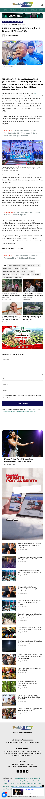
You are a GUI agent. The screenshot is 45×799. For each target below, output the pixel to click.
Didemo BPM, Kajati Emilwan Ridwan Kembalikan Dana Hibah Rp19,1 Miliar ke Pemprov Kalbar (29, 697)
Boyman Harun (7, 268)
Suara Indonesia (21, 783)
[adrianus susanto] (4, 35)
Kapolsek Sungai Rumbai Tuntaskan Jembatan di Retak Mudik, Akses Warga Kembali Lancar (30, 616)
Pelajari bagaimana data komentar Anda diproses (19, 411)
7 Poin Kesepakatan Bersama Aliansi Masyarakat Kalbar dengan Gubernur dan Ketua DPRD (30, 656)
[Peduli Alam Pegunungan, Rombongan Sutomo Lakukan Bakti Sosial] (12, 285)
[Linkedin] (25, 71)
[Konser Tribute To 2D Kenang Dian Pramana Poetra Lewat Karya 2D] (22, 443)
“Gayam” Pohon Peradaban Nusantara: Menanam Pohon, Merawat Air (27, 683)
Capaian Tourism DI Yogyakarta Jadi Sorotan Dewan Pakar (30, 709)
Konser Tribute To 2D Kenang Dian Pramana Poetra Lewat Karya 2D (18, 460)
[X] (16, 71)
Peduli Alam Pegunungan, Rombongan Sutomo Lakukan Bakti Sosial (11, 295)
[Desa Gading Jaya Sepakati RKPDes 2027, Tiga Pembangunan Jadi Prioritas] (9, 575)
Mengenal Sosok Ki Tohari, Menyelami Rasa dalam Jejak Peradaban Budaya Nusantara (29, 545)
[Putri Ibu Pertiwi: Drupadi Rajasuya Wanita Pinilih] (9, 673)
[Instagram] (21, 771)
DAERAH (13, 21)
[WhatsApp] (20, 71)
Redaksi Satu (19, 778)
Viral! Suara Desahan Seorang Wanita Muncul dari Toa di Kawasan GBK (32, 317)
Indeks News (28, 778)
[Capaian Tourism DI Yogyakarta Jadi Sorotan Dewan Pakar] (9, 713)
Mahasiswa (30, 271)
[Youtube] (27, 771)
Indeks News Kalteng (16, 781)
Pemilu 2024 (15, 274)
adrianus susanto (13, 35)
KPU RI (23, 271)
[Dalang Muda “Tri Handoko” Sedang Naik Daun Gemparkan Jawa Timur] (9, 632)
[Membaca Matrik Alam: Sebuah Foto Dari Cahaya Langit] (9, 646)
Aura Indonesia (32, 783)
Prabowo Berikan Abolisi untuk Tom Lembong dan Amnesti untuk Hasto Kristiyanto (33, 295)
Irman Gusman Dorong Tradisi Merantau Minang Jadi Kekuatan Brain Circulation (30, 558)
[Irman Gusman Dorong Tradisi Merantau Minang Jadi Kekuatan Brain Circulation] (9, 562)
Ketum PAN (24, 268)
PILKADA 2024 (25, 274)
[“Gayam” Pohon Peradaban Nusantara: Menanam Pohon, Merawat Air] (9, 686)
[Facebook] (11, 71)
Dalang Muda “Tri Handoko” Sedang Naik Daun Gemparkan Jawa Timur (30, 628)
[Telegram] (35, 71)
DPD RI (20, 21)
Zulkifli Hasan (18, 277)
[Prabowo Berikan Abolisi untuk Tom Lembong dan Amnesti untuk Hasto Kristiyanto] (33, 285)
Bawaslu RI (31, 265)
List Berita (11, 783)
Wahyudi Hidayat (7, 277)
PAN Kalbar (6, 274)
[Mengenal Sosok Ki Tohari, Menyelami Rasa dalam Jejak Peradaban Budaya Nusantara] (9, 548)
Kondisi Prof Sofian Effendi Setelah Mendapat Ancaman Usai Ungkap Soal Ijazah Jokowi (11, 317)
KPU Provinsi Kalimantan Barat (11, 271)
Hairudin (16, 268)
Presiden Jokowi (36, 274)
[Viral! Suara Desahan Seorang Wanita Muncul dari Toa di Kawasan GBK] (33, 308)
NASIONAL (6, 21)
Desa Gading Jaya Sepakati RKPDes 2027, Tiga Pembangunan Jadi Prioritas (29, 571)
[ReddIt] (30, 71)
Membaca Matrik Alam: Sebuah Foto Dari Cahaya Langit (30, 642)
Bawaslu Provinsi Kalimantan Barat (16, 265)
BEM (38, 265)
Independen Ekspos (30, 781)
